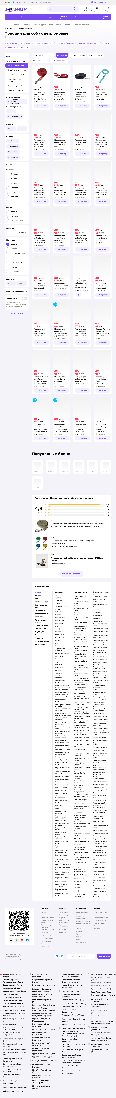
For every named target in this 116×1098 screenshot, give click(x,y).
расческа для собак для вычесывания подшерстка (100, 812)
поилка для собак (99, 891)
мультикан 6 (97, 621)
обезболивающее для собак (62, 677)
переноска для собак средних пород (100, 729)
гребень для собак (99, 803)
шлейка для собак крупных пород (99, 768)
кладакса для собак (100, 604)
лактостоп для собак (100, 596)
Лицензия (44, 912)
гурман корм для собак (61, 878)
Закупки (62, 918)
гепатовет (58, 615)
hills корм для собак (62, 867)
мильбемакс (60, 617)
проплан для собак (62, 870)
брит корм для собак (81, 804)
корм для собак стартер (61, 856)
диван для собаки (99, 700)
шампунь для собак (100, 659)
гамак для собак (99, 713)
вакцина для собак (62, 776)
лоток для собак (99, 685)
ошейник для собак (100, 753)
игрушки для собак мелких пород (100, 847)
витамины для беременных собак (81, 875)
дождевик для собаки (101, 883)
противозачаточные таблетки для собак (62, 688)
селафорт (59, 629)
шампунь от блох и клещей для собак (99, 667)
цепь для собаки (99, 787)
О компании (63, 912)
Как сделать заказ (47, 915)
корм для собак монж (63, 864)
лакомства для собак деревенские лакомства (81, 843)
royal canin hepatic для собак (80, 643)
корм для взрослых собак (62, 847)
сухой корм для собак (82, 730)
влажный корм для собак (81, 782)
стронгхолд (59, 637)
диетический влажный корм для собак (81, 667)
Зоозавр (8, 25)
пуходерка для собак (100, 833)
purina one (59, 659)
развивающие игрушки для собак (99, 851)
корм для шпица (61, 820)
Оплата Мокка (81, 926)
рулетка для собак (99, 793)
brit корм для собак (62, 882)
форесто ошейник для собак (80, 895)
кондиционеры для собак (100, 624)
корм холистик (60, 790)
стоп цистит (59, 634)
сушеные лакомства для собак (81, 858)
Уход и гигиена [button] (41, 625)
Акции (78, 928)
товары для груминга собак (100, 826)
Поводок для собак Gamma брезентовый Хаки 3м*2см (77, 523)
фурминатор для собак (99, 822)
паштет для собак (61, 798)
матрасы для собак (100, 747)
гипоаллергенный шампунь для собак (100, 677)
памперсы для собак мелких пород (100, 636)
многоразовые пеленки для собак (99, 651)
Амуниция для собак (16, 61)
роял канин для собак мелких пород (82, 703)
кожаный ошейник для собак (99, 761)
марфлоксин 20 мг (81, 881)
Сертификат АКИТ (47, 938)
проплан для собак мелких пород (81, 708)
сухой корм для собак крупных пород (82, 717)
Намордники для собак (15, 80)
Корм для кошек (100, 915)
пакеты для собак (99, 645)
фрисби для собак (99, 860)
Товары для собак (21, 25)
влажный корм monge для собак (80, 791)
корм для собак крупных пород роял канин (81, 698)
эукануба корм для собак (62, 860)
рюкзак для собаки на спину (101, 733)
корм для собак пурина (79, 750)
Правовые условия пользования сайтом (19, 955)
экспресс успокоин (62, 606)
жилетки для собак (100, 886)
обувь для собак (99, 877)
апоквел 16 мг (79, 879)
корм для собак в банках (61, 828)
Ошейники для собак (17, 70)
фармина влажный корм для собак (81, 812)
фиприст (58, 609)
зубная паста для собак (99, 688)
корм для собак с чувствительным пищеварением (80, 628)
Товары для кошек (100, 912)
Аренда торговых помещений (65, 921)
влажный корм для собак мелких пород (81, 726)
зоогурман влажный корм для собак (81, 807)
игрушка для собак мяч (100, 856)
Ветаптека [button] (39, 595)
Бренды (79, 934)
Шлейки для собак (16, 75)
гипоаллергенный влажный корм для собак (81, 673)
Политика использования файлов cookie (46, 934)
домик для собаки (99, 737)
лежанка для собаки (100, 697)
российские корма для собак (62, 824)
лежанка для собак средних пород (100, 709)
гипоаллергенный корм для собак (80, 623)
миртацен (59, 623)
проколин (96, 607)
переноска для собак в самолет (100, 720)
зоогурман (59, 656)
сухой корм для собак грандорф (82, 754)
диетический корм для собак (81, 634)
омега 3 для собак (62, 760)
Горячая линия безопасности (64, 926)
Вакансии (62, 929)
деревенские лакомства (60, 649)
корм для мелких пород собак (80, 688)
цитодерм (77, 867)
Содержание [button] (40, 629)
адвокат (58, 598)
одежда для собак (99, 880)
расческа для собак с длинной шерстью (100, 806)
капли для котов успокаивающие (80, 870)
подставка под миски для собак (100, 895)
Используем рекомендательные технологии (21, 959)
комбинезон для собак (99, 868)
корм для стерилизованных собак (61, 807)
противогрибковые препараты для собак (63, 714)
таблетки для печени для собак (63, 709)
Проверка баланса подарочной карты (83, 922)
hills (56, 643)
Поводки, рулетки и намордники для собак (51, 25)
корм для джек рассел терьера (61, 817)
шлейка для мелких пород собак (100, 773)
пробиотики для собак (61, 763)
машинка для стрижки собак (98, 817)
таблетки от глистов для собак (62, 772)
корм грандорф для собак (81, 593)
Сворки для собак (15, 90)
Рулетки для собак (16, 86)
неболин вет (60, 667)
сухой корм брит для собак (81, 741)
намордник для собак (101, 790)
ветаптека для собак (62, 779)
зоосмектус (97, 612)
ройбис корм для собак (80, 605)
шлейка (96, 765)
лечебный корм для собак (81, 618)
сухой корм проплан (81, 737)
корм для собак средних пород (79, 692)
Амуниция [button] (39, 632)
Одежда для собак (100, 926)
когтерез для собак (100, 830)
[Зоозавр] (24, 9)
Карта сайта (45, 947)
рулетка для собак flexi (99, 796)
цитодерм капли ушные (80, 891)
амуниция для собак (100, 784)
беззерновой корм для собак (62, 812)
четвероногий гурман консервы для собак (82, 795)
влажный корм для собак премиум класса (81, 817)
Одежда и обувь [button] (42, 641)
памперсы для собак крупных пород (100, 632)
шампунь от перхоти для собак (100, 672)
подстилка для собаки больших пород (99, 704)
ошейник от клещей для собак (62, 732)
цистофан (96, 610)
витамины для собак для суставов (62, 753)
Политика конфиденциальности (49, 928)
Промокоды (80, 931)
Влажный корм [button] (41, 614)
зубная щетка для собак (99, 693)
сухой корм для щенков (79, 777)
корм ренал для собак (80, 863)
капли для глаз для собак (62, 700)
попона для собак (61, 697)
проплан (58, 646)
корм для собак (61, 787)
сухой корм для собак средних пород (82, 722)
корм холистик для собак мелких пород (81, 679)
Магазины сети (81, 942)
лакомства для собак (81, 831)
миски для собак (99, 889)
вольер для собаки (100, 740)
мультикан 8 (97, 615)
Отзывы (79, 937)
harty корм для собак (81, 601)
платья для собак (99, 874)
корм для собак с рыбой (61, 833)
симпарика (59, 632)
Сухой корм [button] (40, 610)
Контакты (62, 932)
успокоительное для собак (62, 768)
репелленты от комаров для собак (62, 741)
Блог (78, 939)
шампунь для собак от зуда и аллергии (62, 693)
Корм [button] (37, 599)
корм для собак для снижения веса (81, 662)
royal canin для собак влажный (81, 786)
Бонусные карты (82, 912)
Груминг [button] (38, 635)
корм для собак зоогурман (61, 885)
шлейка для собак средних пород (99, 777)
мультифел (97, 618)
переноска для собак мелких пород (100, 724)
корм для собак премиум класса (61, 794)
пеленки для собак (100, 647)
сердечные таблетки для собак (63, 705)
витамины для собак (62, 745)
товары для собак (61, 782)
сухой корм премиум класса (81, 759)
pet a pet (58, 670)
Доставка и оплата (47, 918)
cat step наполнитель (63, 653)
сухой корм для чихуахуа (79, 763)
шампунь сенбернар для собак (100, 663)
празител (58, 626)
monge (57, 640)
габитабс (58, 612)
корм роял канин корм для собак (61, 851)
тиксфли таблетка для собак (63, 728)
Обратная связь (46, 944)
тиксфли (58, 673)
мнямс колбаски (80, 838)
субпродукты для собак (61, 801)
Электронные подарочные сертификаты (81, 916)
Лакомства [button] (39, 617)
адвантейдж (59, 592)
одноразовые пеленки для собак (99, 656)
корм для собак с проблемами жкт (80, 638)
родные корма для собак (62, 890)
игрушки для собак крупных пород (100, 842)
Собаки (9, 56)
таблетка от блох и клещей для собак (62, 737)
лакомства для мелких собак (79, 848)
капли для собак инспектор (61, 723)
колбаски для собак (81, 852)
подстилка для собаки (98, 743)
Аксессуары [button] (40, 644)
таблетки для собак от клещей (62, 718)
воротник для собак (62, 685)
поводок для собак (100, 781)
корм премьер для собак (81, 609)
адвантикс (59, 595)
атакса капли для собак (99, 600)
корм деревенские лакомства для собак (62, 873)
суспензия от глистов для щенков (101, 593)
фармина (58, 662)
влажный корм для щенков (81, 827)
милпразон (59, 620)
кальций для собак (62, 757)
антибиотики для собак (61, 681)
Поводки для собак (82, 25)
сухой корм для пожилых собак (79, 772)
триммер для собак (100, 836)
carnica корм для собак (80, 597)
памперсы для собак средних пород (100, 641)
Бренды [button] (38, 592)
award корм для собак (80, 614)
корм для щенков (61, 785)
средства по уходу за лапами (100, 681)
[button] (43, 55)
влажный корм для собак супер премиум (82, 822)
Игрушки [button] (39, 638)
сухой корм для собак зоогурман (82, 745)
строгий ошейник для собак (101, 757)
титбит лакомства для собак (82, 834)
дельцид (77, 884)
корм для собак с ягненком (61, 838)
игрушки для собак (100, 839)
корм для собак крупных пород (79, 683)
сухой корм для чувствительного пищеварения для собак (80, 655)
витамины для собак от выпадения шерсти (63, 748)
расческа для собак (100, 800)
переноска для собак (100, 716)
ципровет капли (80, 887)
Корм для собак (99, 923)
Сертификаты (46, 941)
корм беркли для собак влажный (80, 800)
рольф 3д (58, 664)
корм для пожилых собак (62, 842)
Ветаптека (97, 928)
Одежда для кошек (101, 918)
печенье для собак (81, 855)
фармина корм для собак (62, 894)
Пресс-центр (63, 915)
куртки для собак (99, 872)
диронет (58, 600)
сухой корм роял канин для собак (80, 733)
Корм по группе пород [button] (41, 606)
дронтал (58, 603)
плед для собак (98, 750)
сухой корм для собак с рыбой (82, 768)
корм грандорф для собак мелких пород (81, 712)
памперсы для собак (100, 628)
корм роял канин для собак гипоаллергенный (81, 648)
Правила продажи (47, 925)
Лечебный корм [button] (41, 602)
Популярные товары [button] (40, 621)
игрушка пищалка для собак (101, 863)
